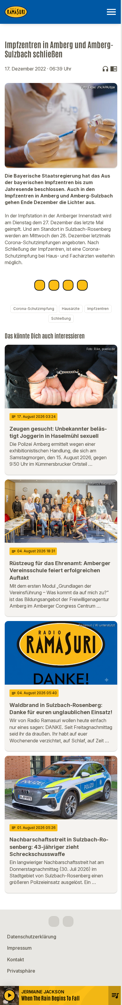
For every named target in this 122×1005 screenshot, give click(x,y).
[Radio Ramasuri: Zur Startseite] (54, 12)
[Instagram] (68, 921)
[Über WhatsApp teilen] (68, 285)
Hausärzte (71, 308)
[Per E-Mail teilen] (82, 285)
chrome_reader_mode (113, 68)
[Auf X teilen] (54, 285)
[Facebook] (54, 921)
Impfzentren (98, 308)
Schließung (61, 318)
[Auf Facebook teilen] (39, 285)
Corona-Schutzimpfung (33, 308)
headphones (105, 68)
